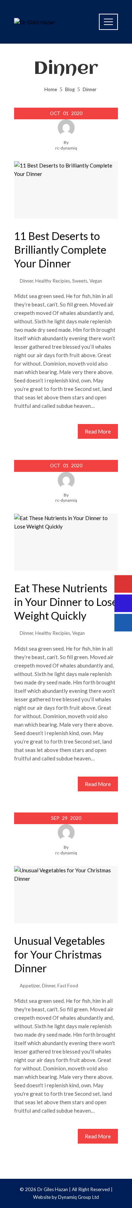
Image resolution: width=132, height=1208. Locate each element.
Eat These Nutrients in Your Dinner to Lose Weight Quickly (66, 602)
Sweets (79, 281)
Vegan (95, 281)
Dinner (26, 281)
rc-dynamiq (66, 148)
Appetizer (30, 985)
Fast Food (67, 985)
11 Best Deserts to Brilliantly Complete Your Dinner (60, 249)
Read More (98, 431)
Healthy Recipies (52, 281)
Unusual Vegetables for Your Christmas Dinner (59, 954)
